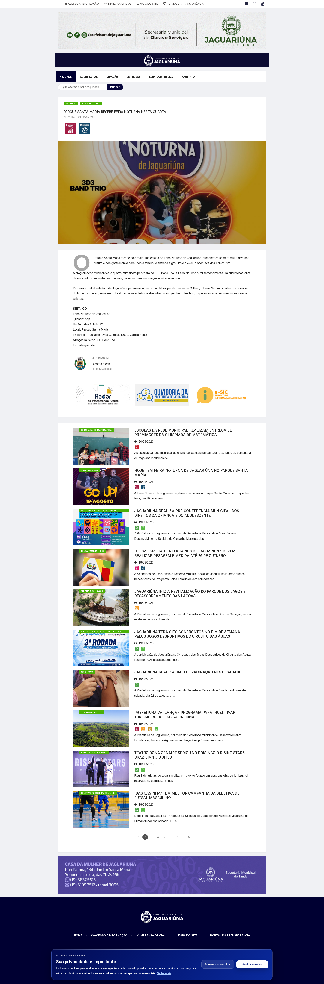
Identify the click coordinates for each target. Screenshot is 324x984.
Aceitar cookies (252, 964)
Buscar (115, 87)
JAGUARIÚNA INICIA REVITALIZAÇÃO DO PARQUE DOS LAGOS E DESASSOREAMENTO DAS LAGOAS (190, 594)
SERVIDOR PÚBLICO (161, 77)
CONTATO (188, 77)
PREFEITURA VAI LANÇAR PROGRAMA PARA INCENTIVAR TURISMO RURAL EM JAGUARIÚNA (184, 715)
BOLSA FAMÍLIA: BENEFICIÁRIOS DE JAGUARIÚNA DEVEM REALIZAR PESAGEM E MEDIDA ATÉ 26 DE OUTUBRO (185, 553)
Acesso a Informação (83, 3)
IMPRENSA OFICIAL (119, 3)
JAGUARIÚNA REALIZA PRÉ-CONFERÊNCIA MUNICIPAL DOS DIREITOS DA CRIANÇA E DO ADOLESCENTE (186, 513)
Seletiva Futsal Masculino (97, 793)
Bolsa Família (88, 551)
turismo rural (89, 712)
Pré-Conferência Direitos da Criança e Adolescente (98, 510)
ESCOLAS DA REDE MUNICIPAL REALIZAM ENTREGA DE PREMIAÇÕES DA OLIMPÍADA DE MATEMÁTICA (183, 433)
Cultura (70, 103)
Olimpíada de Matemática (96, 430)
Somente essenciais (218, 964)
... (183, 837)
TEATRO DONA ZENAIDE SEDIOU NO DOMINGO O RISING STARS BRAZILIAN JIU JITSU (189, 755)
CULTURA (69, 117)
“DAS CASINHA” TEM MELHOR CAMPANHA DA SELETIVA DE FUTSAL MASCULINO (186, 796)
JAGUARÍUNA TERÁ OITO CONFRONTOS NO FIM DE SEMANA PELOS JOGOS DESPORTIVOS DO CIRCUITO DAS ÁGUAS (187, 634)
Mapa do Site (148, 3)
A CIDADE (66, 77)
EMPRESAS (133, 77)
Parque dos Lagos (91, 591)
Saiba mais (164, 973)
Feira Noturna (91, 103)
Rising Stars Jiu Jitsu (93, 752)
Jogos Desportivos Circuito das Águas (100, 631)
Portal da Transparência (185, 3)
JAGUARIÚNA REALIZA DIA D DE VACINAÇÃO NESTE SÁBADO (188, 672)
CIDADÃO (112, 77)
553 (189, 837)
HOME (78, 935)
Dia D (83, 672)
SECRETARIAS (89, 77)
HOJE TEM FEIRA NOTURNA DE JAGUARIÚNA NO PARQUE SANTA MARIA (191, 473)
